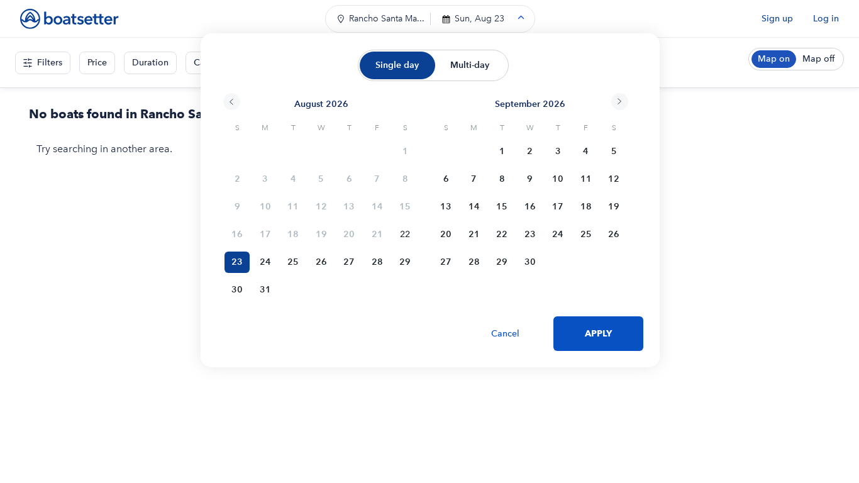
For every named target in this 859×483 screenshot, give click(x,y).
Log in (826, 18)
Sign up (777, 18)
